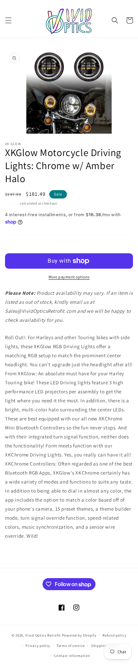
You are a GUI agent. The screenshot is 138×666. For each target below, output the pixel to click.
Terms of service (71, 645)
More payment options (69, 276)
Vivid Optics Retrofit (43, 635)
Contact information (72, 655)
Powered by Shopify (79, 635)
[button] (8, 20)
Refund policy (114, 635)
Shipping (12, 203)
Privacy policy (37, 645)
